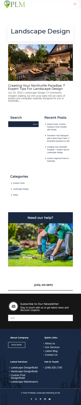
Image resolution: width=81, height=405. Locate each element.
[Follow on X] (36, 399)
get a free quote (40, 277)
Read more (16, 345)
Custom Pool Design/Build (18, 376)
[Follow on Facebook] (31, 399)
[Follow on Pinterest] (40, 399)
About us (50, 343)
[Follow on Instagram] (45, 399)
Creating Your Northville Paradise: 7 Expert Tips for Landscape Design (36, 87)
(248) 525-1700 (53, 367)
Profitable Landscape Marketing (41, 393)
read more (18, 106)
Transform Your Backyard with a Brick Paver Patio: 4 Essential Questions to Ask (58, 138)
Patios (15, 195)
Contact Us (51, 354)
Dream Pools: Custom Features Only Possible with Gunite (57, 127)
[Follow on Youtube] (49, 399)
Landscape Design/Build (24, 367)
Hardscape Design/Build (24, 371)
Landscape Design (35, 92)
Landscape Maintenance (24, 381)
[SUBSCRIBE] (70, 318)
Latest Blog (51, 351)
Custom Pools (19, 183)
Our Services (52, 347)
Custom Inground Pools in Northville (58, 159)
